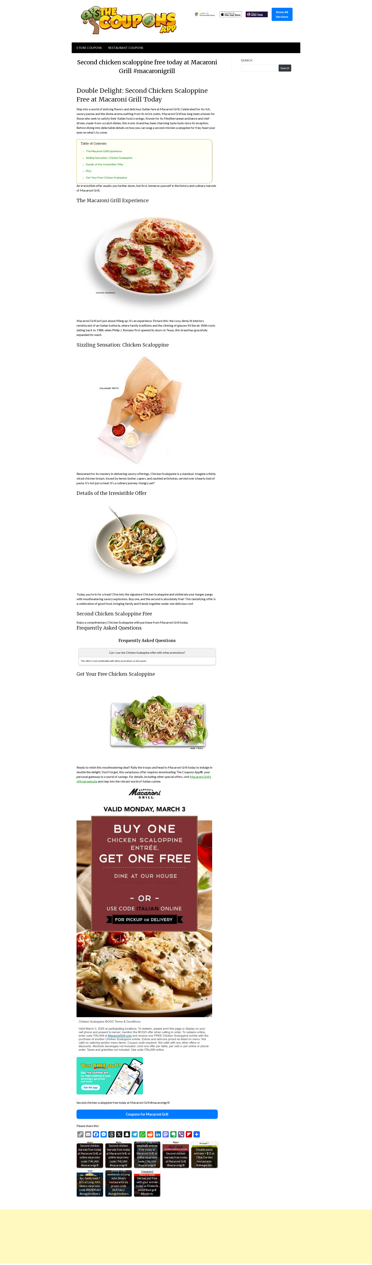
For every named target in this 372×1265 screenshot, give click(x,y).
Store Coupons (89, 47)
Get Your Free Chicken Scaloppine (106, 177)
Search (246, 60)
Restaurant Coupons (125, 47)
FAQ (88, 171)
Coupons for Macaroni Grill (147, 1114)
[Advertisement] (116, 1236)
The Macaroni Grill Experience (104, 151)
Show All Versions (282, 14)
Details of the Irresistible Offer (104, 164)
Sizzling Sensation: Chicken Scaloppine (109, 157)
